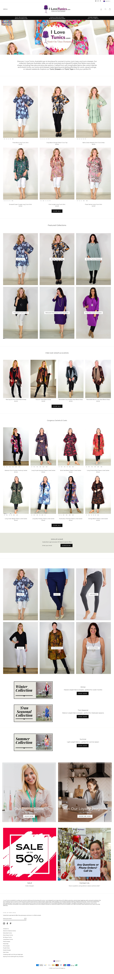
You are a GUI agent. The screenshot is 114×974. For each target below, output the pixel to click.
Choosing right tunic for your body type (13, 954)
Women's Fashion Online (9, 930)
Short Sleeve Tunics (8, 935)
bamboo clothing (70, 901)
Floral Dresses (6, 941)
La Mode (55, 903)
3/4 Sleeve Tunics (7, 937)
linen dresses (62, 901)
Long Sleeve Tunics (8, 939)
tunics (43, 900)
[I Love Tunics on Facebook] (7, 923)
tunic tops (55, 900)
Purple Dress (6, 948)
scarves (90, 900)
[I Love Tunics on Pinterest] (10, 923)
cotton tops (48, 901)
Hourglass (74, 903)
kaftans (66, 900)
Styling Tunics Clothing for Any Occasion (13, 956)
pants (86, 900)
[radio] (4, 139)
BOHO (40, 901)
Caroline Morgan (67, 903)
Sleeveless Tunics (7, 933)
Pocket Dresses (7, 950)
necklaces (96, 900)
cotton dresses (55, 901)
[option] (21, 18)
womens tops (76, 900)
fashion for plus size (81, 901)
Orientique (80, 903)
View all (57, 211)
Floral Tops (5, 943)
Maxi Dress (6, 952)
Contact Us (6, 928)
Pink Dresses (6, 945)
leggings (82, 900)
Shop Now (82, 693)
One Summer (86, 903)
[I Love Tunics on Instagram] (4, 923)
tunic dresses (49, 900)
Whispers (59, 903)
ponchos (70, 900)
